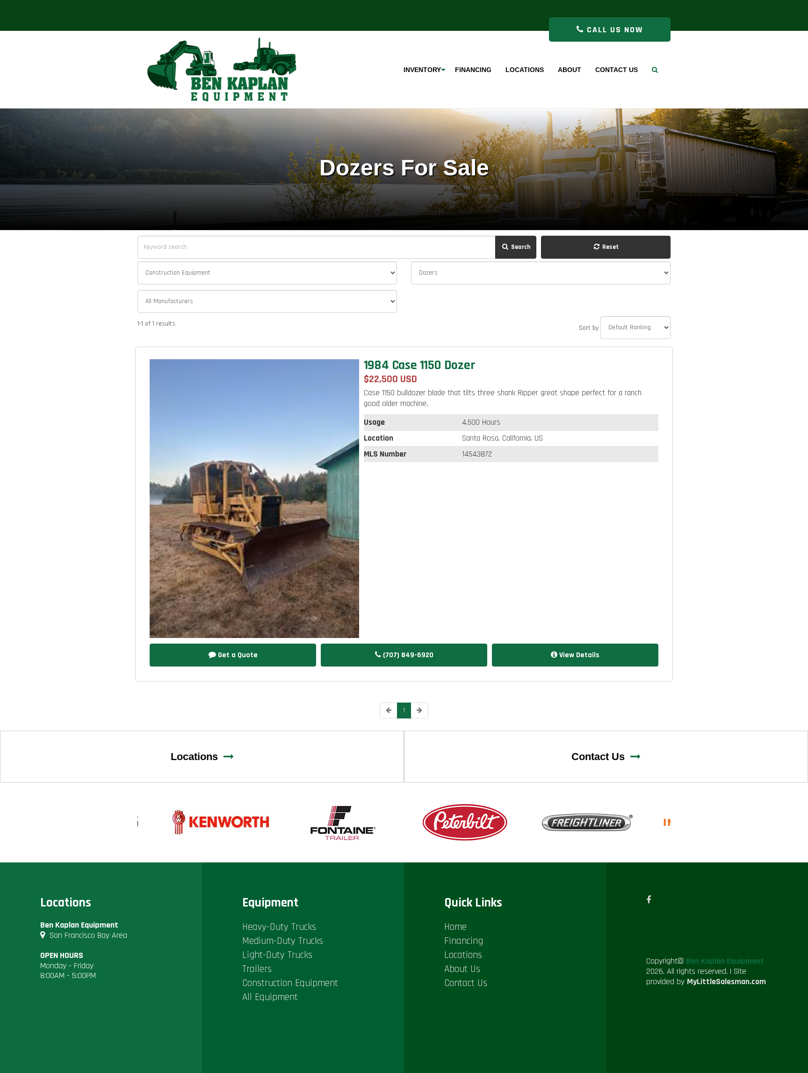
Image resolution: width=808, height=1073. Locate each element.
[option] (221, 822)
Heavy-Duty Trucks (279, 927)
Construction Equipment (290, 983)
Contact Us (600, 756)
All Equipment (270, 997)
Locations (197, 756)
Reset (610, 247)
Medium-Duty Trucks (282, 941)
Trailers (257, 969)
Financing (463, 941)
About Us (462, 969)
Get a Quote (237, 655)
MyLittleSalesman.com (726, 981)
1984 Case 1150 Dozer (420, 365)
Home (455, 927)
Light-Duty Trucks (277, 955)
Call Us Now (613, 29)
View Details (578, 655)
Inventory (422, 69)
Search (520, 247)
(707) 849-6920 (407, 655)
